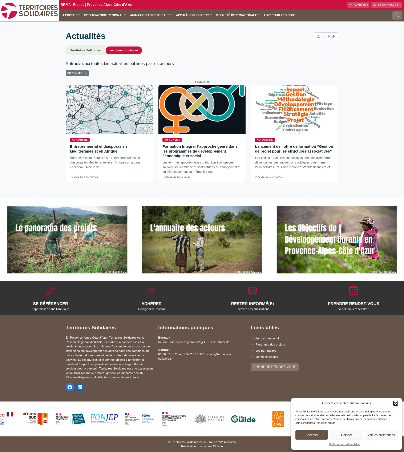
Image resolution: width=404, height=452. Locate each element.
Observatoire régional (103, 15)
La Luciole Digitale (210, 446)
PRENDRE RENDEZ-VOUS (274, 367)
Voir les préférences (381, 435)
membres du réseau (123, 50)
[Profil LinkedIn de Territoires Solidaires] (80, 387)
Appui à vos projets (192, 15)
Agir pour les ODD (278, 15)
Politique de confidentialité (344, 444)
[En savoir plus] (67, 239)
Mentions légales (266, 356)
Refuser (346, 435)
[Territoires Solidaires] (29, 10)
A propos (69, 15)
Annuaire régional (267, 338)
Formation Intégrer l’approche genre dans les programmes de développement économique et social (200, 151)
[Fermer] (85, 73)
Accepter (312, 435)
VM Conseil (80, 139)
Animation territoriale (149, 15)
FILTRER (329, 36)
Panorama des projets (270, 344)
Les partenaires (265, 350)
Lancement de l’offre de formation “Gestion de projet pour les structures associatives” (294, 148)
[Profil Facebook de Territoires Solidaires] (70, 387)
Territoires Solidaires (85, 50)
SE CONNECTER (389, 4)
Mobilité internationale (236, 15)
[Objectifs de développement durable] (336, 239)
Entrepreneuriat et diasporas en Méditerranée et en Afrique (98, 148)
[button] (395, 403)
